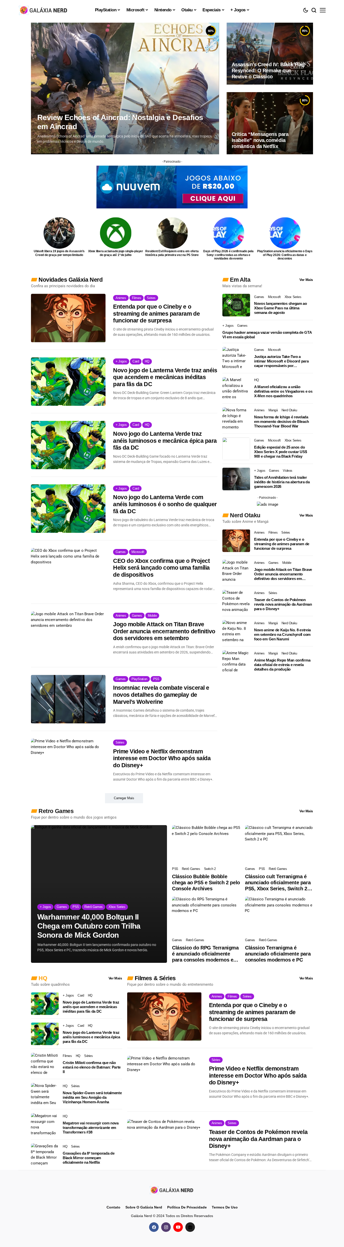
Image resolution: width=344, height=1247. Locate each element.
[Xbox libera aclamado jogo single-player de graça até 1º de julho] (115, 233)
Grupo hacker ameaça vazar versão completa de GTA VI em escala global (267, 334)
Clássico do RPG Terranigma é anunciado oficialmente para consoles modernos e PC (205, 954)
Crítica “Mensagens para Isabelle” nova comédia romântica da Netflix (260, 140)
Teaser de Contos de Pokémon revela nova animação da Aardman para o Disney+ (283, 604)
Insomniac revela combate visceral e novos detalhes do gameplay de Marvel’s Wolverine (161, 694)
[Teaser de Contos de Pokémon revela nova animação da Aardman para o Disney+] (236, 601)
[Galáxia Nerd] (43, 10)
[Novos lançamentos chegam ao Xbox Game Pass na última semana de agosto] (236, 305)
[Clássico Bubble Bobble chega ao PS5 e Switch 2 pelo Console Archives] (206, 844)
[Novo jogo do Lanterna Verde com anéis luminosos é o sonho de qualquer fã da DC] (68, 508)
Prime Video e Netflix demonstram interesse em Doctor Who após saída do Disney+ (162, 758)
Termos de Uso (225, 1207)
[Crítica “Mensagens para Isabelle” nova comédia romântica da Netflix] (270, 123)
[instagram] (166, 1227)
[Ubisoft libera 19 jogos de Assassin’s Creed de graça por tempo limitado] (59, 233)
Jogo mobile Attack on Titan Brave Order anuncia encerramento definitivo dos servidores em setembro (164, 631)
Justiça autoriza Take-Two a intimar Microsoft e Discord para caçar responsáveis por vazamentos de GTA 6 (281, 361)
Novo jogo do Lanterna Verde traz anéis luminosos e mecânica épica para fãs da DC (165, 440)
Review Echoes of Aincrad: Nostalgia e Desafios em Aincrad (120, 122)
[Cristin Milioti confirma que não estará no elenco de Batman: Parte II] (45, 1064)
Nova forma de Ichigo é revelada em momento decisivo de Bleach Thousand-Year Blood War (281, 421)
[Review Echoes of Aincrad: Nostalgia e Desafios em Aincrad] (125, 88)
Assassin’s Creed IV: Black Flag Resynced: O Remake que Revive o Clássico (268, 70)
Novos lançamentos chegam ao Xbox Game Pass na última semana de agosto (280, 308)
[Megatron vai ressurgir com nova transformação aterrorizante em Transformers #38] (45, 1124)
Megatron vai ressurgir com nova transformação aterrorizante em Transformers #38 (91, 1127)
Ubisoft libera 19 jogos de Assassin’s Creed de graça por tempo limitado (59, 252)
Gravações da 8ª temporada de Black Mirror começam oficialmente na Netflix (89, 1157)
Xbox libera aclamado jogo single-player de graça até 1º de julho (115, 252)
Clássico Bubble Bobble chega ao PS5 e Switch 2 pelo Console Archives (206, 882)
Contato (113, 1207)
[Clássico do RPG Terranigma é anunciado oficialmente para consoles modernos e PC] (206, 916)
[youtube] (178, 1227)
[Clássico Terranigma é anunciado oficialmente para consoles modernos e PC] (279, 916)
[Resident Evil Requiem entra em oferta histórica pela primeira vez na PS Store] (172, 233)
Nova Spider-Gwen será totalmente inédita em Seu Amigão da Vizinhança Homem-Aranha (92, 1097)
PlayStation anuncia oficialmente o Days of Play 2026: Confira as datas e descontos (285, 254)
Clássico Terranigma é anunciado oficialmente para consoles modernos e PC (278, 954)
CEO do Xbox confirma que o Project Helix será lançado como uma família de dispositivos (161, 568)
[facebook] (154, 1227)
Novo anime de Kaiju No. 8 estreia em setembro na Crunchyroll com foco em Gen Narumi (282, 634)
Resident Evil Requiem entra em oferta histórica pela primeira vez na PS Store (172, 252)
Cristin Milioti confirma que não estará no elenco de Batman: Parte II (92, 1067)
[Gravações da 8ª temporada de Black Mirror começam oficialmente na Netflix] (45, 1154)
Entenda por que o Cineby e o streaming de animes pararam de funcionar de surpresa (156, 313)
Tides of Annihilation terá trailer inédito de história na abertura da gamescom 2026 (282, 482)
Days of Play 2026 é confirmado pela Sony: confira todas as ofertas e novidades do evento (228, 254)
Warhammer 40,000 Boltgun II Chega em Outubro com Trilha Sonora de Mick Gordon (89, 926)
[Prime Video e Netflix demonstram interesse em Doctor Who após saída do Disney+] (68, 763)
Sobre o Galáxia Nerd (143, 1207)
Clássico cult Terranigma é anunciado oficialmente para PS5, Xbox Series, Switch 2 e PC (278, 883)
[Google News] (190, 1227)
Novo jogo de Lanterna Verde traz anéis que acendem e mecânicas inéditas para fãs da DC (165, 377)
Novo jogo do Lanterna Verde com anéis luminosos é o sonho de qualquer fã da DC (165, 504)
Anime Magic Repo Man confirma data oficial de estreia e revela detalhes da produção (282, 664)
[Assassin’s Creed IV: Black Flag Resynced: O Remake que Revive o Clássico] (270, 54)
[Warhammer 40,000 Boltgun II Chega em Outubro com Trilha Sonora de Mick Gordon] (99, 894)
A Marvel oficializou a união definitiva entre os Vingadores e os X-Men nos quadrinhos (283, 391)
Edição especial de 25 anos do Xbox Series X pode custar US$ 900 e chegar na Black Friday (280, 451)
